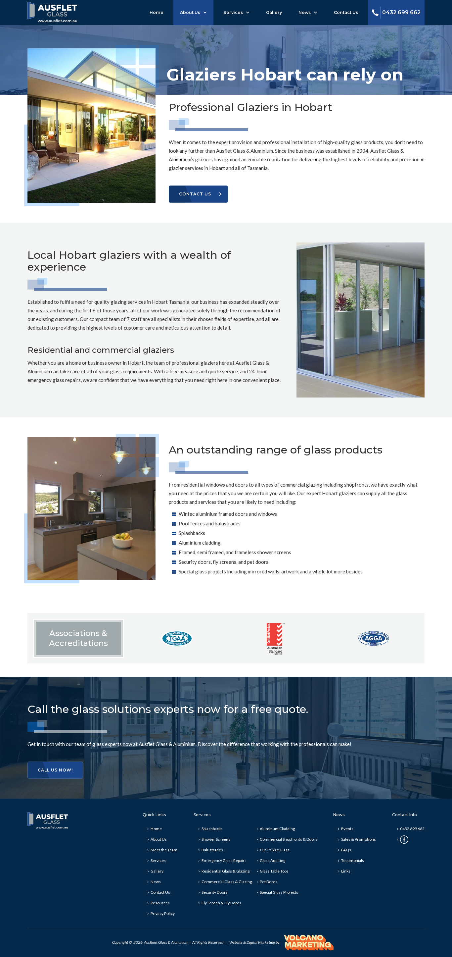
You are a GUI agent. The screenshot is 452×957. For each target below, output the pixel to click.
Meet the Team (164, 849)
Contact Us (346, 12)
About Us (190, 12)
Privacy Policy (163, 913)
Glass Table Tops (274, 871)
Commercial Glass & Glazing (227, 881)
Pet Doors (268, 881)
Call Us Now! (55, 770)
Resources (160, 902)
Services (233, 12)
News (304, 12)
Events (347, 828)
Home (156, 12)
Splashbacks (212, 828)
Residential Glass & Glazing (225, 871)
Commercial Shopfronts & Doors (288, 839)
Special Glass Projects (279, 892)
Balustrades (212, 849)
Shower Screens (216, 839)
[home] (52, 11)
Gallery (274, 12)
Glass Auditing (272, 860)
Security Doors (215, 892)
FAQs (346, 849)
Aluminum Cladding (277, 828)
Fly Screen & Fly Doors (221, 902)
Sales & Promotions (358, 839)
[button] (193, 12)
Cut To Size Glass (275, 849)
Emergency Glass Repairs (224, 860)
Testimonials (352, 860)
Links (345, 871)
